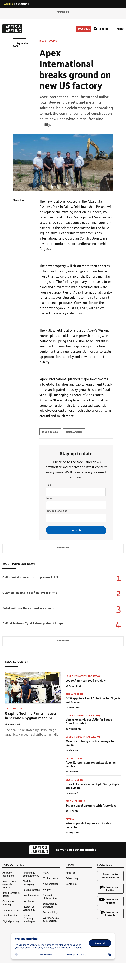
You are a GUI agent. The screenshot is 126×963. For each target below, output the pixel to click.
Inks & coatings (31, 895)
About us (70, 872)
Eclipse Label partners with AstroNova (91, 805)
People (70, 818)
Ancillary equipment (8, 874)
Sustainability (50, 912)
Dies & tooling (48, 41)
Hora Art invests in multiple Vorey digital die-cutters (93, 786)
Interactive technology (29, 908)
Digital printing (75, 801)
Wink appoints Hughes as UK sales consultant (88, 825)
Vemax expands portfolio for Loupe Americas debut (89, 721)
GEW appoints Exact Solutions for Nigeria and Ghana (93, 700)
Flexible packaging (28, 883)
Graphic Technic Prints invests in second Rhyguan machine (30, 715)
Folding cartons (31, 889)
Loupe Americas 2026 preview (86, 680)
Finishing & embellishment (31, 874)
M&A (46, 872)
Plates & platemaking (50, 896)
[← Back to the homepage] (12, 32)
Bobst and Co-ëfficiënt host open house (28, 608)
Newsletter (21, 3)
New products (50, 883)
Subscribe (8, 3)
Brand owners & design (11, 894)
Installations (29, 901)
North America (74, 431)
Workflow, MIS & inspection (51, 919)
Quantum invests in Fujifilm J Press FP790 (29, 593)
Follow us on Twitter (110, 888)
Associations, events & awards (9, 884)
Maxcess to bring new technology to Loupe (90, 743)
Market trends (50, 878)
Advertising (72, 878)
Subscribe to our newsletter (110, 876)
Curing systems (10, 910)
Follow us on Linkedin (110, 913)
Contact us (71, 883)
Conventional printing (9, 903)
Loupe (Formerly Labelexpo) (83, 676)
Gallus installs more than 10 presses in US (30, 577)
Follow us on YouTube (110, 901)
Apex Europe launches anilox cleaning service (91, 764)
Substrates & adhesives (50, 905)
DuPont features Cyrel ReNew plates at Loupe (32, 623)
